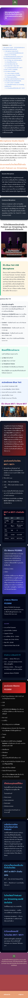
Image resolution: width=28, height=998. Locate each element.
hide (10, 45)
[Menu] (2, 2)
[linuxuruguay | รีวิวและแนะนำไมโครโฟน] (15, 2)
